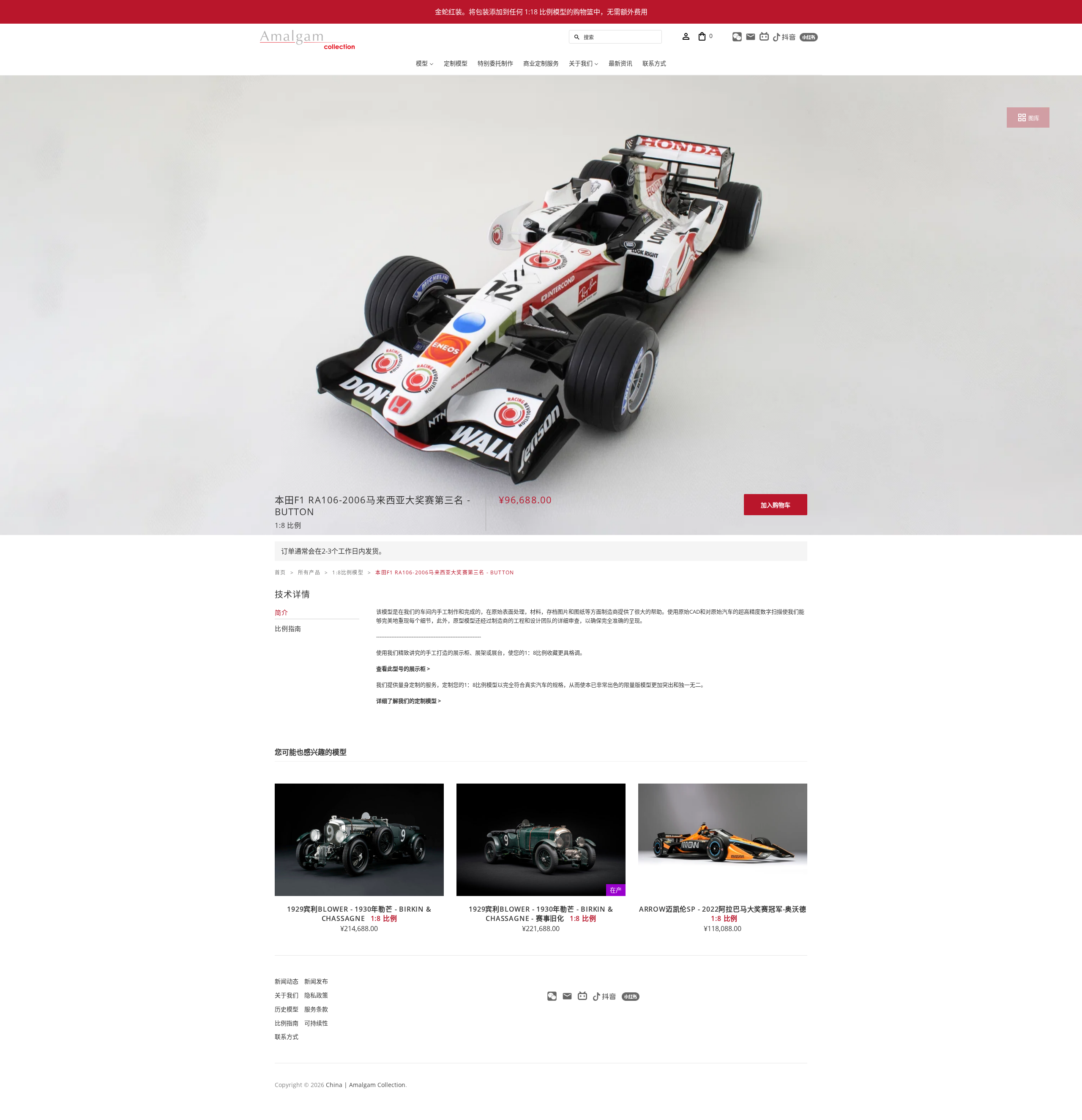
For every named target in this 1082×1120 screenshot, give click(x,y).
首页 (280, 572)
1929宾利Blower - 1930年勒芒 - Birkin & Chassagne (359, 913)
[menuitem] (425, 64)
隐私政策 (316, 995)
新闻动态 (286, 981)
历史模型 (286, 1009)
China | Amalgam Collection (365, 1085)
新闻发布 (316, 981)
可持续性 (316, 1023)
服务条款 (316, 1009)
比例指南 (286, 1023)
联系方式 (286, 1037)
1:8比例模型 (347, 572)
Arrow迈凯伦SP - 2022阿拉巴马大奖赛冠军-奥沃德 (722, 913)
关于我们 (286, 995)
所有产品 (309, 572)
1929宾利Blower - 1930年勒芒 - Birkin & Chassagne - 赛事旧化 (541, 913)
